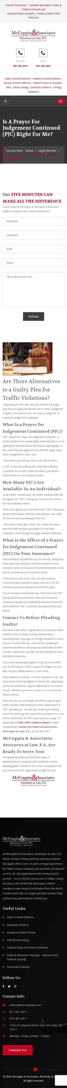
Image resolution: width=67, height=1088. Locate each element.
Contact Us (17, 1050)
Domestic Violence (40, 87)
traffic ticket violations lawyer (33, 722)
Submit (34, 316)
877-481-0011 (20, 66)
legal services (47, 151)
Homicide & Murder (18, 967)
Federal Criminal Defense (47, 78)
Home (29, 151)
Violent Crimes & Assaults (47, 82)
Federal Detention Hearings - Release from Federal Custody (32, 957)
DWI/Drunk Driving (18, 940)
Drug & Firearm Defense (17, 82)
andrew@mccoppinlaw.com (25, 1005)
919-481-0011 (43, 66)
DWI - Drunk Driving (17, 87)
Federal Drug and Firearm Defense (27, 947)
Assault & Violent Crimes (21, 932)
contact (23, 726)
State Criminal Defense (17, 78)
